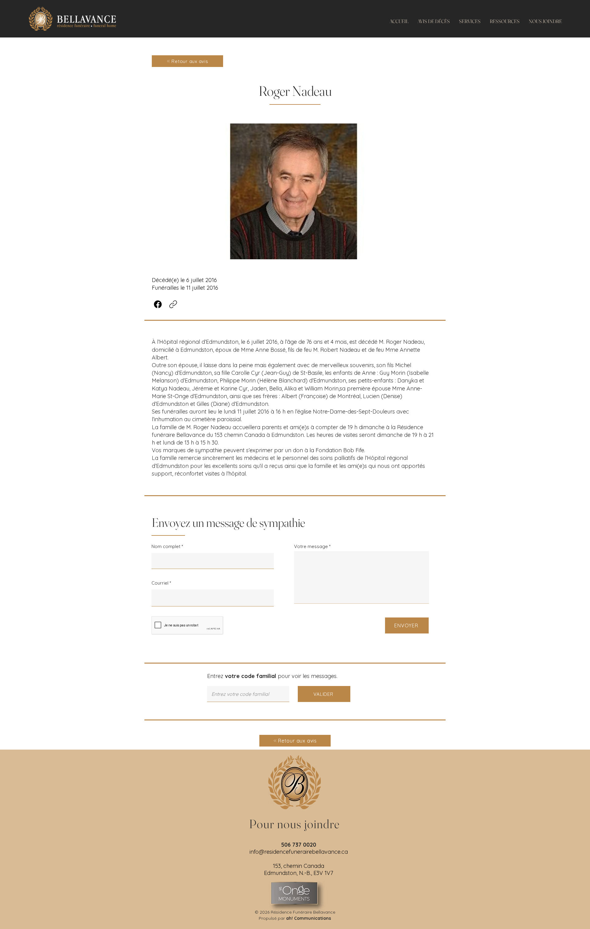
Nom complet (165, 546)
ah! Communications (308, 918)
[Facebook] (158, 304)
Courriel (159, 583)
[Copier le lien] (173, 304)
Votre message (311, 546)
